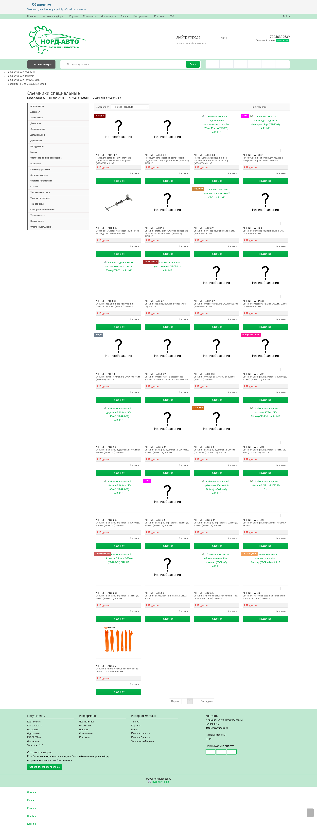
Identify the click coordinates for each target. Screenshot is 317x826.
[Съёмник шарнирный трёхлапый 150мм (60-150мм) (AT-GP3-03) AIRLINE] (167, 494)
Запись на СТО (35, 745)
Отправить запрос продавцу (44, 767)
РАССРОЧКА (34, 737)
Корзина (74, 16)
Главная (31, 16)
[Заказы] (213, 64)
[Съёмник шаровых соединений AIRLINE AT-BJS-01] (167, 567)
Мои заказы (89, 16)
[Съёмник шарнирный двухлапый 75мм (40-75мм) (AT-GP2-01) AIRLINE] (265, 421)
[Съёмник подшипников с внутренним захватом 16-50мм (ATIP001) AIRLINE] (118, 275)
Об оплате (32, 729)
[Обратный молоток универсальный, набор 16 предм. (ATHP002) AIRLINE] (118, 202)
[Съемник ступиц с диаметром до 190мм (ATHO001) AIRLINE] (216, 348)
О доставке (33, 733)
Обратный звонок (265, 40)
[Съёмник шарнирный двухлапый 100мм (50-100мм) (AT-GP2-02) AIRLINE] (265, 348)
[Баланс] (269, 64)
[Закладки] (241, 64)
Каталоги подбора (53, 16)
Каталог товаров (140, 733)
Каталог (42, 64)
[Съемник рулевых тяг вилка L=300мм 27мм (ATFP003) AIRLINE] (265, 275)
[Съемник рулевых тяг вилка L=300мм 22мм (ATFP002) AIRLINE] (216, 275)
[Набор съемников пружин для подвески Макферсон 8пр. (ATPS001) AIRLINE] (265, 129)
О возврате (33, 741)
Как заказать (34, 725)
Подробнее (118, 181)
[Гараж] (255, 64)
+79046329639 (279, 36)
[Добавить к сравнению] (139, 150)
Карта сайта (34, 721)
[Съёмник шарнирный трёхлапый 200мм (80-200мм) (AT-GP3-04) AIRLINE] (216, 494)
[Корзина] (283, 64)
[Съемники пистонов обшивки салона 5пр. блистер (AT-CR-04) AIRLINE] (265, 567)
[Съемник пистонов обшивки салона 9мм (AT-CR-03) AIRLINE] (265, 202)
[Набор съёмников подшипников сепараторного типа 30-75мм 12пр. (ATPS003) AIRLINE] (216, 129)
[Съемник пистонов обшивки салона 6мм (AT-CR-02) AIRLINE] (216, 202)
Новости (83, 729)
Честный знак (86, 721)
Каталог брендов (140, 737)
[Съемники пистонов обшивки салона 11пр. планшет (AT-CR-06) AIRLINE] (216, 567)
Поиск (193, 64)
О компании (85, 725)
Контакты (159, 16)
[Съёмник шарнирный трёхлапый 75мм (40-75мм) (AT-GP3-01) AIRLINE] (118, 567)
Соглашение (85, 733)
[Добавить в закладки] (135, 150)
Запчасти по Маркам (142, 741)
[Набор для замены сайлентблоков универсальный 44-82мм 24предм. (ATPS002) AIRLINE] (118, 129)
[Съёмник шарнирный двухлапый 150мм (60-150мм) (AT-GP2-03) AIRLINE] (118, 421)
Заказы (135, 721)
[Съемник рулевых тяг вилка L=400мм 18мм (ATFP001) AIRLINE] (118, 348)
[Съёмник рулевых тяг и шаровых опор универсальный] (167, 348)
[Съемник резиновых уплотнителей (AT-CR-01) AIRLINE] (167, 275)
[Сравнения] (227, 64)
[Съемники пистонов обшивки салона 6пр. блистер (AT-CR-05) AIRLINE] (118, 640)
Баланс (125, 16)
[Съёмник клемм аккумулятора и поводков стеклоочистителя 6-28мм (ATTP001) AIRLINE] (167, 202)
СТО (172, 16)
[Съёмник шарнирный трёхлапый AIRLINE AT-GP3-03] (265, 494)
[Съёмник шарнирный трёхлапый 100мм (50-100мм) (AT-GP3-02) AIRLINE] (118, 494)
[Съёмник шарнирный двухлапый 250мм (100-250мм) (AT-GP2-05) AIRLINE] (216, 421)
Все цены (135, 173)
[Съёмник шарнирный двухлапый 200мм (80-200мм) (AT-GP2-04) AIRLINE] (167, 421)
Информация (140, 16)
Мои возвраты (109, 16)
